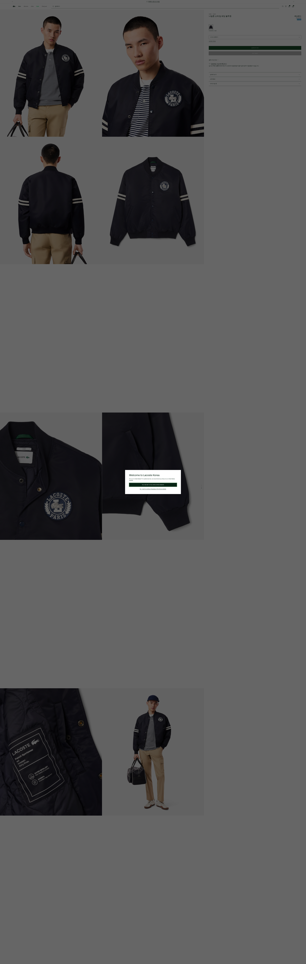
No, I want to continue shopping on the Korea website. (153, 489)
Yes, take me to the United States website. (153, 484)
